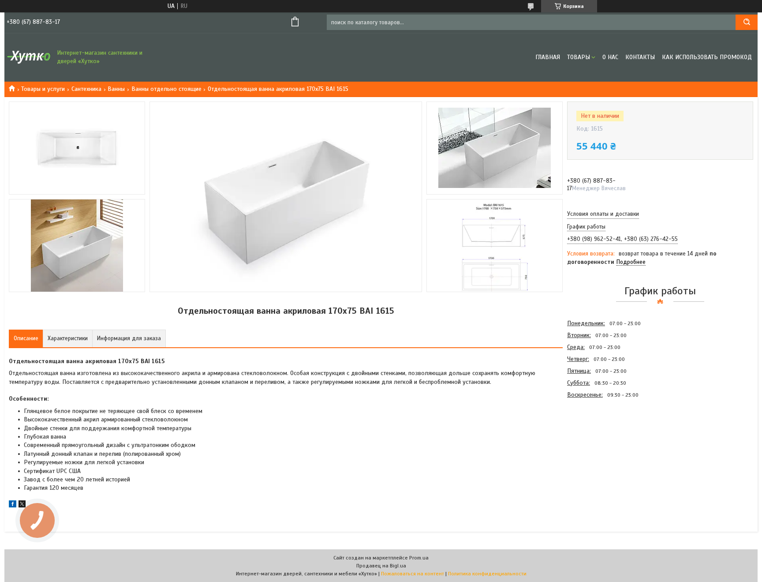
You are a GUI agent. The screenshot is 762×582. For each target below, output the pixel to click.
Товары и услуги (43, 89)
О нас (610, 57)
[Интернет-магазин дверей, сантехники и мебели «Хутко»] (29, 57)
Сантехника (86, 89)
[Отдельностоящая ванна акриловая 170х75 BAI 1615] (598, 448)
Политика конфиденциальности (487, 574)
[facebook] (12, 505)
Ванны (116, 89)
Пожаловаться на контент (412, 574)
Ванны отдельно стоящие (166, 89)
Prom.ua (419, 558)
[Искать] (747, 22)
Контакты (640, 57)
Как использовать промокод (707, 57)
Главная (547, 57)
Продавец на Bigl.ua (381, 566)
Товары (578, 57)
